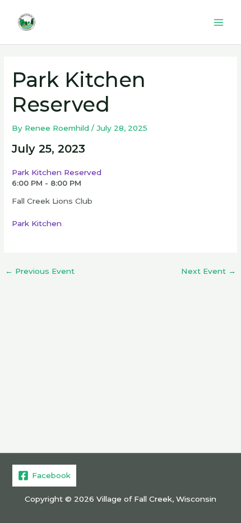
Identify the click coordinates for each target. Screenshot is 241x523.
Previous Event (40, 272)
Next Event (208, 272)
